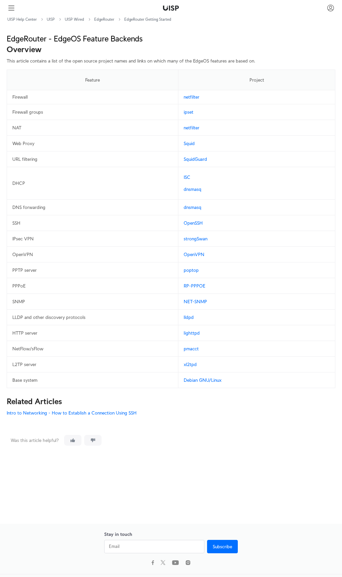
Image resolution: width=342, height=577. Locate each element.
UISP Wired (74, 19)
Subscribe (222, 546)
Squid (189, 143)
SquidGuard (195, 159)
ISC (187, 177)
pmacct (191, 348)
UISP (51, 19)
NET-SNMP (195, 301)
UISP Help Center (22, 19)
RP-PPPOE (194, 285)
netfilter (191, 97)
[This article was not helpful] (93, 440)
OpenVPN (194, 254)
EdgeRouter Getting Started (147, 19)
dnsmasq (192, 189)
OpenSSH (193, 223)
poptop (191, 270)
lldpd (189, 317)
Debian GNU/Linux (202, 380)
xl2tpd (190, 364)
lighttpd (192, 333)
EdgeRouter (104, 19)
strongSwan (195, 238)
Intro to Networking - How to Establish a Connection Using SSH (72, 413)
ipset (188, 112)
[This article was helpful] (72, 440)
